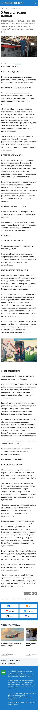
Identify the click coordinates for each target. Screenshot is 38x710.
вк (11, 606)
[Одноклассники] (27, 593)
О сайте (3, 661)
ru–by (11, 616)
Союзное (4, 654)
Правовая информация (8, 663)
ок (29, 606)
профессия (21, 599)
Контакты (11, 661)
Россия (13, 599)
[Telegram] (30, 593)
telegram (30, 611)
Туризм (28, 654)
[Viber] (33, 593)
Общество (5, 8)
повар (28, 599)
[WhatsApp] (35, 593)
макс (29, 616)
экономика (5, 599)
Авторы (17, 661)
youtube (11, 611)
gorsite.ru (18, 64)
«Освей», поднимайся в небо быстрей (11, 645)
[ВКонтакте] (25, 593)
